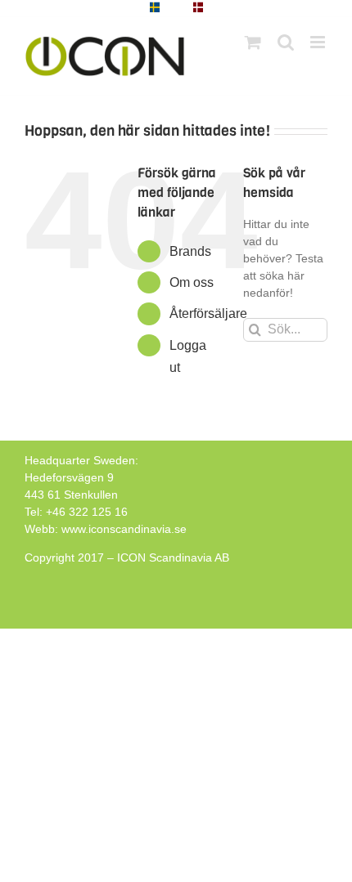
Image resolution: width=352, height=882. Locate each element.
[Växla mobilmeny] (318, 42)
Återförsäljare (208, 313)
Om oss (191, 282)
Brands (190, 251)
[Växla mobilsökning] (286, 42)
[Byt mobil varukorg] (253, 42)
